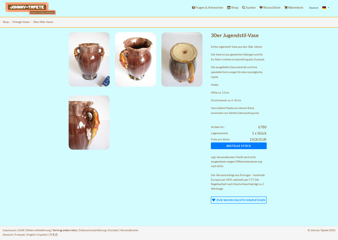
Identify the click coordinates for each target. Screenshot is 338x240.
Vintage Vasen (21, 21)
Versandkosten (226, 157)
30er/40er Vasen (43, 21)
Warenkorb (295, 7)
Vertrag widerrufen (64, 230)
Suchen (250, 7)
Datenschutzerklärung (92, 230)
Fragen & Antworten (209, 7)
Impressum (9, 230)
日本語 (53, 234)
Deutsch (8, 234)
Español (42, 234)
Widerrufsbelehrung (38, 230)
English (31, 234)
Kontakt (113, 230)
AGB (21, 230)
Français (20, 234)
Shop (234, 7)
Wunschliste (271, 7)
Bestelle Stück (239, 145)
